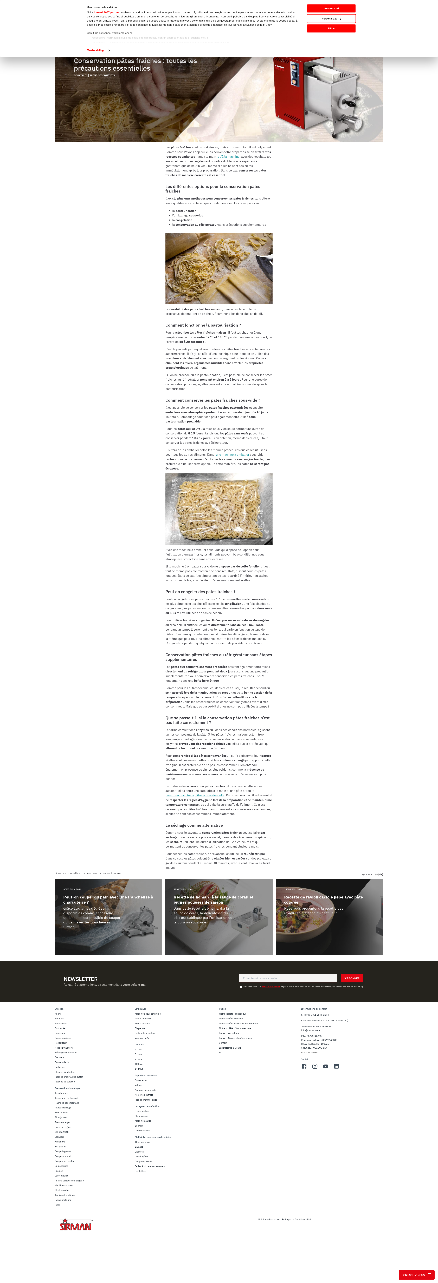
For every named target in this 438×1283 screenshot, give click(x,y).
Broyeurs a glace (63, 1127)
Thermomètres (143, 1141)
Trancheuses (61, 1093)
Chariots (139, 1151)
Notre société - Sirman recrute (235, 1028)
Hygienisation (142, 1111)
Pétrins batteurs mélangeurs (70, 1180)
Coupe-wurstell (63, 1156)
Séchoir (139, 1125)
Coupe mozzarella (64, 1161)
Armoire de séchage (145, 1090)
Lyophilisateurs (63, 1199)
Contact (223, 1042)
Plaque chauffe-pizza (146, 1099)
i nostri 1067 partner (107, 12)
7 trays (138, 1059)
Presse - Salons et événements (235, 1038)
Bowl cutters (61, 1112)
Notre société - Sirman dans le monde (239, 1023)
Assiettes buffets (144, 1094)
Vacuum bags (142, 1038)
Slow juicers (61, 1117)
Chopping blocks (143, 1161)
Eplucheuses (61, 1165)
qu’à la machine (229, 156)
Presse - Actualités (229, 1033)
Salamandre (61, 1023)
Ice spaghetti (62, 1131)
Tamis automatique (65, 1195)
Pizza (57, 1204)
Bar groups (60, 1146)
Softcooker (60, 1028)
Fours (58, 1013)
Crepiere (59, 1057)
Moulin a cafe (62, 1190)
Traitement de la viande (67, 1098)
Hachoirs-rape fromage (67, 1102)
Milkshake (60, 1141)
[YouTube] (326, 1068)
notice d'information (271, 986)
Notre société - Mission (231, 1018)
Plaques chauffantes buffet (69, 1076)
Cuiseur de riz (62, 1062)
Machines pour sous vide (148, 1013)
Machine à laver (143, 1120)
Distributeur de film (145, 1033)
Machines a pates (64, 1185)
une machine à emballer (232, 455)
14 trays (139, 1068)
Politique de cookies (269, 1219)
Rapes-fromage (63, 1107)
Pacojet (59, 1170)
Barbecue (60, 1067)
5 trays (138, 1054)
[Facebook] (304, 1068)
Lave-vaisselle (142, 1130)
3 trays (138, 1049)
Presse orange (62, 1122)
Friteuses (60, 1033)
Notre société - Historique (233, 1013)
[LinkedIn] (336, 1068)
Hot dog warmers (64, 1047)
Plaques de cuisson (65, 1081)
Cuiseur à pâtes (63, 1038)
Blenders (59, 1136)
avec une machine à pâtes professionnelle (195, 795)
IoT (221, 1052)
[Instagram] (315, 1068)
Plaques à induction (65, 1072)
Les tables (140, 1171)
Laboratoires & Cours (230, 1047)
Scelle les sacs (142, 1023)
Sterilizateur (141, 1115)
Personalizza (329, 18)
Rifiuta (331, 28)
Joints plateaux (143, 1018)
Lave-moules (61, 1175)
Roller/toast (61, 1042)
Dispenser (140, 1028)
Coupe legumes (63, 1151)
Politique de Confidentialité (296, 1219)
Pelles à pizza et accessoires (150, 1166)
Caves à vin (140, 1080)
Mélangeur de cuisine (66, 1052)
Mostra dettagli (96, 50)
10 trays (139, 1064)
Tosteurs (59, 1018)
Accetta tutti (331, 8)
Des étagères (142, 1156)
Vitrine (138, 1085)
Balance (139, 1146)
